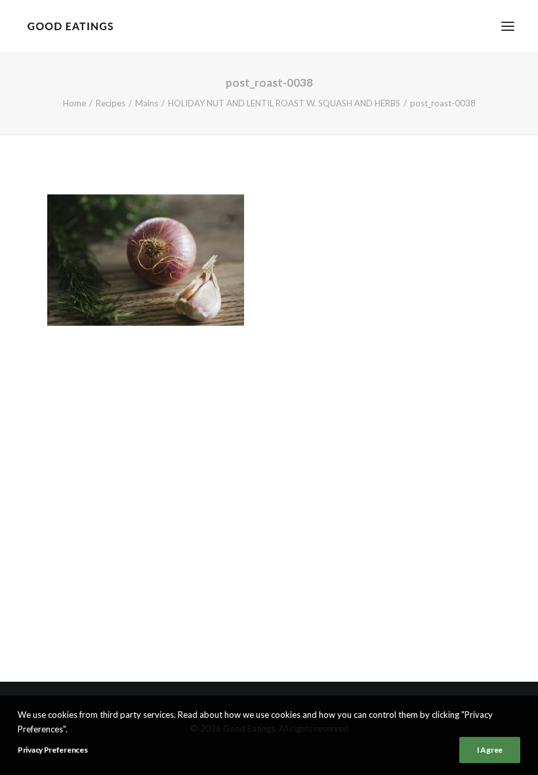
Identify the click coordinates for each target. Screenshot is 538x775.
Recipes (110, 103)
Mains (146, 103)
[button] (508, 26)
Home (74, 103)
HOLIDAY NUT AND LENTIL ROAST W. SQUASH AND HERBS (284, 103)
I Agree (490, 750)
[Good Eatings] (70, 26)
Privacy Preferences (52, 750)
